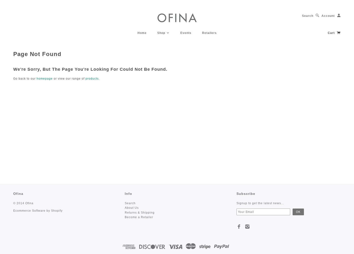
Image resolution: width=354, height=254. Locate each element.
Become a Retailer (139, 217)
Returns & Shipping (140, 212)
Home (142, 33)
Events (185, 33)
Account (328, 16)
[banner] (177, 17)
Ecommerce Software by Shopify (38, 210)
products (92, 78)
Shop (161, 33)
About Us (132, 208)
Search (307, 16)
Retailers (209, 33)
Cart (332, 33)
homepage (45, 78)
